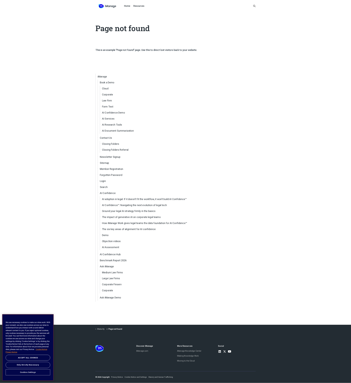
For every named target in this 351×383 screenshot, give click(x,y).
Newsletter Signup (110, 156)
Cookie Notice (41, 349)
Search (104, 187)
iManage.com (142, 351)
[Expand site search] (254, 6)
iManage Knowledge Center (189, 351)
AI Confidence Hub (110, 254)
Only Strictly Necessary (28, 365)
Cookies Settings (28, 372)
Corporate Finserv (112, 284)
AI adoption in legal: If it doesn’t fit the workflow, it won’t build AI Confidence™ (144, 199)
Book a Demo (107, 82)
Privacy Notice (117, 377)
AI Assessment (110, 247)
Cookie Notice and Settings (135, 377)
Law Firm (107, 100)
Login (103, 181)
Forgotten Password (111, 175)
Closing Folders (110, 143)
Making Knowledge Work (188, 356)
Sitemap (104, 162)
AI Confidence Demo (113, 112)
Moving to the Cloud (186, 361)
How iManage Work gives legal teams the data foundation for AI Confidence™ (144, 223)
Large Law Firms (111, 278)
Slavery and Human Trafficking (160, 377)
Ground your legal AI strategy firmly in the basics (129, 211)
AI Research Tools (112, 124)
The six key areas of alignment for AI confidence (129, 229)
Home (127, 6)
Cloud (105, 88)
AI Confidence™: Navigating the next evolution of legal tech (134, 205)
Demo (105, 235)
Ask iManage (107, 266)
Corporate (107, 94)
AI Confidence (108, 193)
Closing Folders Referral (115, 149)
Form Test (107, 106)
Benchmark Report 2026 (113, 260)
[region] (28, 347)
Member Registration (111, 169)
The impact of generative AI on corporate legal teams (131, 217)
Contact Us (106, 137)
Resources (138, 6)
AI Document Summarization (118, 130)
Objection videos (111, 241)
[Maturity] (107, 6)
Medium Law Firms (112, 272)
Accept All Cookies (28, 358)
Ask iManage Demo (110, 297)
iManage (102, 76)
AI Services (108, 118)
